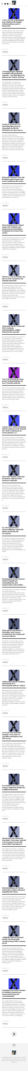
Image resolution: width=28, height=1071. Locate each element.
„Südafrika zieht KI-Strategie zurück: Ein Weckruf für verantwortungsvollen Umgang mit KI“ (13, 940)
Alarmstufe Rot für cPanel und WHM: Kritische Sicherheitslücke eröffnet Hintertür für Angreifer (13, 329)
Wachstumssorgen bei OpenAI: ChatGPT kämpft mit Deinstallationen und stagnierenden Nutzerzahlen (13, 582)
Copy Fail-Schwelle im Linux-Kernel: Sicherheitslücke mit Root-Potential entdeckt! (13, 381)
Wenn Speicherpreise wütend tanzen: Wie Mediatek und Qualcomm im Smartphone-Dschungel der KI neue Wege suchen (13, 229)
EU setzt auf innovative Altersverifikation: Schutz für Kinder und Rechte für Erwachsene (12, 530)
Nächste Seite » (14, 1034)
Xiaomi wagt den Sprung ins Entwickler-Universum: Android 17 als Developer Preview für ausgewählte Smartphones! (14, 841)
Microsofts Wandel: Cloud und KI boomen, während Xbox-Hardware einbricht (13, 478)
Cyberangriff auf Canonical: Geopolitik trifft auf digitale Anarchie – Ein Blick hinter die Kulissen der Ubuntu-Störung (13, 74)
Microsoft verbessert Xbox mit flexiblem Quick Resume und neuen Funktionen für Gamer (13, 179)
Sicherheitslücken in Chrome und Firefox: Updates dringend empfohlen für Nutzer (13, 890)
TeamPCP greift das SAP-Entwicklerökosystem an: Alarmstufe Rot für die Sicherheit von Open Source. (12, 127)
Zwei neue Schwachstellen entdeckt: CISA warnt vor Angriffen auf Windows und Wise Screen (12, 735)
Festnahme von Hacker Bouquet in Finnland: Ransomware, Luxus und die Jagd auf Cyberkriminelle (13, 993)
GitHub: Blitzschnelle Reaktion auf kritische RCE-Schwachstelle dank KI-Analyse (13, 684)
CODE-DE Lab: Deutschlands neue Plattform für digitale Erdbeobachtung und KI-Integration (13, 23)
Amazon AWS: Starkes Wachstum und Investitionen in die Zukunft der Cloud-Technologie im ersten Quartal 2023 (14, 430)
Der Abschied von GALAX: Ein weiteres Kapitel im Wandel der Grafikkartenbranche (13, 787)
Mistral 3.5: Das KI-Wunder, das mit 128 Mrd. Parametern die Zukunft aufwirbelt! (13, 279)
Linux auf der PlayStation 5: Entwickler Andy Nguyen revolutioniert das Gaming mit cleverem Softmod (13, 633)
